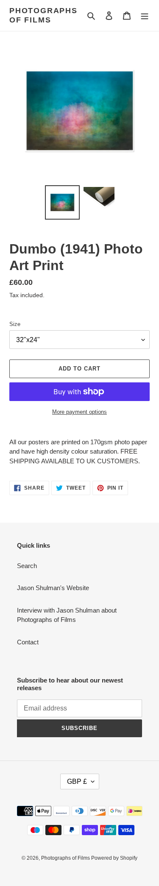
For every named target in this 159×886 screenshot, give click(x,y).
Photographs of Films (43, 15)
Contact (28, 642)
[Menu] (144, 15)
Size (14, 324)
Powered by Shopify (114, 858)
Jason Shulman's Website (53, 587)
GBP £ (77, 781)
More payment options (79, 412)
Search (27, 565)
